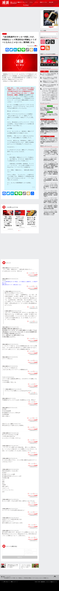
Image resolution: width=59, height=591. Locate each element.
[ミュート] (54, 65)
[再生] (42, 65)
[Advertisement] (20, 20)
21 (36, 45)
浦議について (13, 581)
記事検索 (26, 5)
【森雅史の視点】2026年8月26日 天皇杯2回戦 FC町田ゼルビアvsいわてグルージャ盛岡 (49, 132)
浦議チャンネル (43, 2)
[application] (49, 61)
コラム (31, 2)
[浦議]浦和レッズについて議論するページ (13, 3)
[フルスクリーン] (56, 65)
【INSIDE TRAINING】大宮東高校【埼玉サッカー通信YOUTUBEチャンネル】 (50, 213)
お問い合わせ (5, 581)
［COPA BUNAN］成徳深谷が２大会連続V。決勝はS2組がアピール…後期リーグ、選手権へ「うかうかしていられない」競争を (51, 153)
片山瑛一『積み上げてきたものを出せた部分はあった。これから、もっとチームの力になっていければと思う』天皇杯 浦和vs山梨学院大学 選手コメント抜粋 (48, 140)
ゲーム (36, 2)
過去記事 (51, 2)
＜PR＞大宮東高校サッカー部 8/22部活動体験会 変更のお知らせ (51, 180)
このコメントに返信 (32, 274)
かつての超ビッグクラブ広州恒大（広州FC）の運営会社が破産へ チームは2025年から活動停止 (49, 109)
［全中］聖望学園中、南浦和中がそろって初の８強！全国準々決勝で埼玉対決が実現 (51, 207)
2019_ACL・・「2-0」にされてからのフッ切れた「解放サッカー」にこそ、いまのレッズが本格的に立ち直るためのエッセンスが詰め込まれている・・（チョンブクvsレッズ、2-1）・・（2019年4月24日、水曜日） (21, 91)
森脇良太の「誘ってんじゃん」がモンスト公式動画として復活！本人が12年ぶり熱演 (49, 115)
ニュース (25, 2)
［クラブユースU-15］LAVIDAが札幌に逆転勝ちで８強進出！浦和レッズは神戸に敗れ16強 (51, 201)
